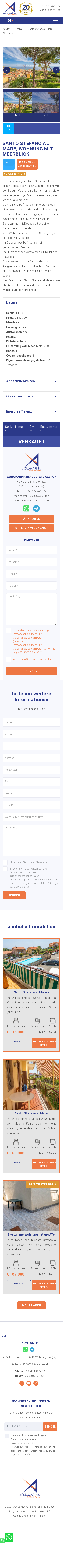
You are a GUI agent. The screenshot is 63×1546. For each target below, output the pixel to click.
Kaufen (6, 28)
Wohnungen (9, 33)
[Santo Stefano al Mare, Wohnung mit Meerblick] (31, 67)
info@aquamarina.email (35, 500)
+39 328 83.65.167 (50, 10)
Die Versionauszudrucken (27, 164)
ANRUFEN (33, 518)
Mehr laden (31, 1305)
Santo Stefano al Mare (40, 28)
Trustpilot (5, 1336)
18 (8, 130)
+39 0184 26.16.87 (50, 6)
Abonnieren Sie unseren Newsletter (32, 659)
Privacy (42, 1515)
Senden (31, 671)
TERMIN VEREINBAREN (33, 528)
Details (19, 1041)
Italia (19, 28)
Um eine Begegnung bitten (44, 1043)
